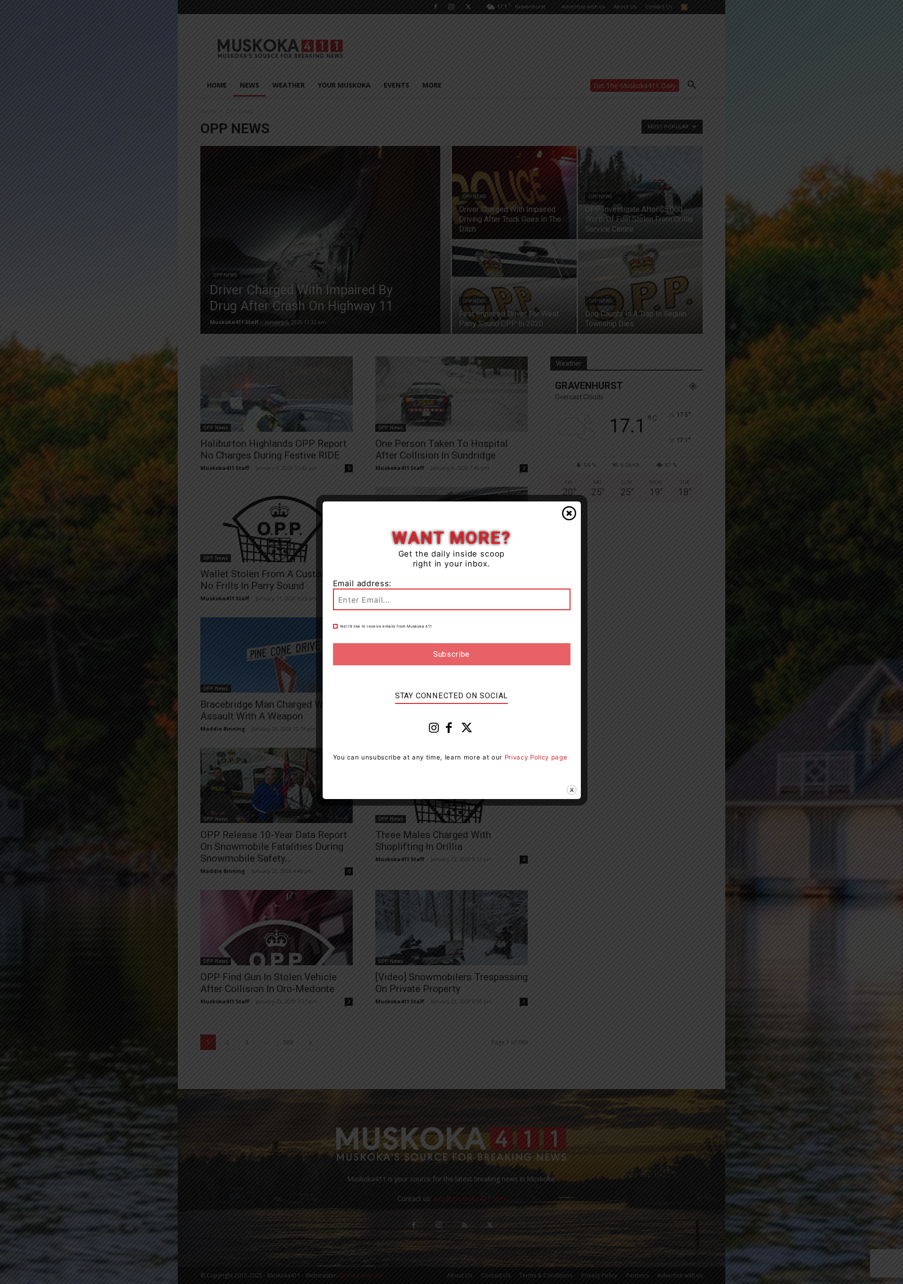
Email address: (362, 583)
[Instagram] (434, 730)
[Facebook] (449, 730)
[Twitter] (467, 730)
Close (569, 513)
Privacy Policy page (536, 757)
